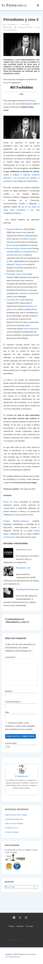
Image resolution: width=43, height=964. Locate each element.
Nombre (8, 691)
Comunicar (8, 537)
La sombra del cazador (16, 300)
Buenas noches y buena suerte (19, 248)
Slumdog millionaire (15, 229)
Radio (30, 27)
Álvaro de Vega (10, 502)
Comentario (10, 657)
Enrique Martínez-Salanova (16, 521)
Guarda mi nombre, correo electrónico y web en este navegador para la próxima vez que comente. (20, 726)
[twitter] (20, 917)
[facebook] (14, 917)
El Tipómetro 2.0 (21, 776)
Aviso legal (29, 926)
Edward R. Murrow (14, 264)
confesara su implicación (29, 293)
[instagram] (26, 917)
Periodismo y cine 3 (24, 550)
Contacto (11, 926)
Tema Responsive (14, 940)
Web (7, 712)
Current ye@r (11, 743)
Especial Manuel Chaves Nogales (16, 815)
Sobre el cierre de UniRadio (14, 823)
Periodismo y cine (23, 568)
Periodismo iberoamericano (27, 589)
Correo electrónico (12, 702)
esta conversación (31, 329)
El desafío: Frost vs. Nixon (17, 274)
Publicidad (20, 926)
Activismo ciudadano (12, 832)
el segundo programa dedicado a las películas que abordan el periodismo (21, 178)
